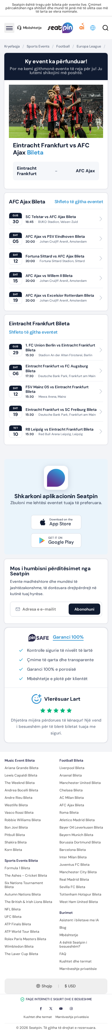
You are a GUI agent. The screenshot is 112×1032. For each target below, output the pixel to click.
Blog (62, 927)
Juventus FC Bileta (74, 864)
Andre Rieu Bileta (18, 797)
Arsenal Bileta (70, 775)
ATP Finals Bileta (18, 924)
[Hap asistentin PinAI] (82, 27)
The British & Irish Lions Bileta (28, 902)
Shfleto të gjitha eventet (79, 202)
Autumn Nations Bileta (23, 894)
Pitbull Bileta (15, 835)
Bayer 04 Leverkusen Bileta (81, 827)
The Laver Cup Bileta (21, 954)
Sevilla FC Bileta (72, 887)
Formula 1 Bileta (17, 868)
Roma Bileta (69, 812)
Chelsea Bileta (71, 790)
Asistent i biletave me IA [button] (79, 920)
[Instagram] (71, 1008)
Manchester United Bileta (80, 783)
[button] (93, 28)
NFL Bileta (13, 909)
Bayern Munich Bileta (76, 835)
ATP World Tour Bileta (22, 931)
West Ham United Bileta (78, 902)
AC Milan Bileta (71, 797)
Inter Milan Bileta (73, 857)
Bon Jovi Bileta (16, 827)
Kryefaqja (12, 46)
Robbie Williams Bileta (23, 820)
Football (63, 46)
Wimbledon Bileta (19, 946)
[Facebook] (41, 1008)
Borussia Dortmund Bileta (80, 842)
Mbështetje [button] (32, 27)
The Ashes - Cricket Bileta (26, 875)
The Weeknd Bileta (20, 783)
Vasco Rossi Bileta (19, 812)
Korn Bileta (13, 849)
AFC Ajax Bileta (71, 805)
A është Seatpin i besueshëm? (73, 944)
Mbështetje (68, 935)
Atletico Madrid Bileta (77, 820)
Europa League (89, 46)
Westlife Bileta (16, 805)
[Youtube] (61, 1008)
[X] (50, 1008)
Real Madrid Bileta (74, 879)
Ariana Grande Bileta (21, 768)
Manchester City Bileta (78, 872)
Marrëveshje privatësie (78, 968)
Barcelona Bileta (72, 849)
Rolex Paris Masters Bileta (25, 939)
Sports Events (38, 46)
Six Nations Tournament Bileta (24, 885)
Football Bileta (71, 760)
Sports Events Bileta (21, 860)
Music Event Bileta (20, 760)
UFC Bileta (13, 916)
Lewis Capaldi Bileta (21, 775)
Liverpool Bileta (71, 768)
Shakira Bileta (16, 842)
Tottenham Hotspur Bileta (80, 894)
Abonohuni (84, 609)
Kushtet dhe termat (75, 961)
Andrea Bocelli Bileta (21, 790)
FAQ (62, 954)
